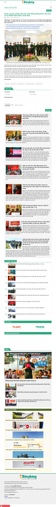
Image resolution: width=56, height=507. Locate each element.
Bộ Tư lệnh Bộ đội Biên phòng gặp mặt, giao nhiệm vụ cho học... (30, 264)
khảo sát (7, 83)
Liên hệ (6, 496)
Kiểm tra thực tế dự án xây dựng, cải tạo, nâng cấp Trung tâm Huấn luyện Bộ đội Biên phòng (36, 133)
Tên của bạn (7, 91)
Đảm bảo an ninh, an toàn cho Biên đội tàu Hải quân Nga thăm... (30, 307)
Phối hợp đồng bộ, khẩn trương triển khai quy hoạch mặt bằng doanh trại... (32, 295)
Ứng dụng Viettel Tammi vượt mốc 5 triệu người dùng (18, 430)
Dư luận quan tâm (10, 261)
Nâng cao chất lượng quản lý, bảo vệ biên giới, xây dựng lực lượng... (31, 276)
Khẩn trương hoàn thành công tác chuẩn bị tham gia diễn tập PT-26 (35, 206)
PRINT (49, 10)
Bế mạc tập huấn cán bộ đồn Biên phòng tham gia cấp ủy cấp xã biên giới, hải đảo (36, 149)
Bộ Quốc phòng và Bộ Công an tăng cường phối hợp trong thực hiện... (31, 270)
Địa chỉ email (32, 91)
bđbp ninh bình (20, 83)
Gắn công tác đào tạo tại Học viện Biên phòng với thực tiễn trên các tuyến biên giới (24, 25)
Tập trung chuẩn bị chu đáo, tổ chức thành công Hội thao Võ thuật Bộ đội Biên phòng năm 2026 (35, 116)
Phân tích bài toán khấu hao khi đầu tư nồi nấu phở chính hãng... (21, 469)
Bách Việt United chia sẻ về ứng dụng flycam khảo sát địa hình (21, 459)
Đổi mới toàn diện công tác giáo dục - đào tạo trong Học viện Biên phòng (22, 28)
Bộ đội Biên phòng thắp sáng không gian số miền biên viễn (32, 392)
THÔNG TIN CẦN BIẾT (11, 409)
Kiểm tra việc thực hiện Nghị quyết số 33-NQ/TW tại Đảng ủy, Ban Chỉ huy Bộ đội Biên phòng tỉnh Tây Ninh (36, 167)
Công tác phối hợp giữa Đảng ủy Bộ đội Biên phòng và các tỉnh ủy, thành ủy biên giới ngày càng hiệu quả (33, 400)
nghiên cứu (13, 83)
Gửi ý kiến (48, 110)
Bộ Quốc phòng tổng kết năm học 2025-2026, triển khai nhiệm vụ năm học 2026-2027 (36, 222)
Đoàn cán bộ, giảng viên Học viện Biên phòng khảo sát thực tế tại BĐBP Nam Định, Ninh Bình (27, 15)
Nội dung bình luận (8, 97)
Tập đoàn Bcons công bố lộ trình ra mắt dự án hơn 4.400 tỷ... (20, 440)
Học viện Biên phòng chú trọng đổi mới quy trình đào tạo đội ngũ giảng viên (23, 26)
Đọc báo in (8, 322)
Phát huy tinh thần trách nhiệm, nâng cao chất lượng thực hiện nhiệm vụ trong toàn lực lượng (36, 186)
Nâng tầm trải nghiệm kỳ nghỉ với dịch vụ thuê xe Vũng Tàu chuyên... (22, 420)
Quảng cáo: (9, 494)
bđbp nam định (39, 83)
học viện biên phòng (29, 83)
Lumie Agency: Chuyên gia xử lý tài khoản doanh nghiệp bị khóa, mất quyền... (24, 449)
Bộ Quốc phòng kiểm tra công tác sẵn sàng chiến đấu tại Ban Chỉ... (31, 289)
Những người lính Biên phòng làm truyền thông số (20, 380)
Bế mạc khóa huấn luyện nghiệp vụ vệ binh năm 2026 (28, 301)
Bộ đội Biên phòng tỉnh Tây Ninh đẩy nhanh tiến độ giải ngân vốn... (31, 314)
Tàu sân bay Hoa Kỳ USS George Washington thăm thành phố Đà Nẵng (32, 282)
